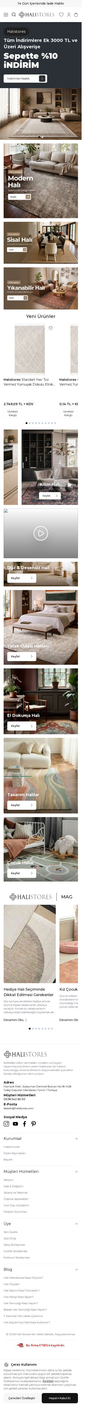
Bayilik (8, 1159)
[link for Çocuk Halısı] (41, 849)
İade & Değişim (13, 1186)
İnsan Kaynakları (15, 1153)
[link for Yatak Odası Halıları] (41, 627)
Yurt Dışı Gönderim (16, 1205)
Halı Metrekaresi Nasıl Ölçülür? (23, 1277)
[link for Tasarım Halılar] (41, 775)
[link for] (41, 180)
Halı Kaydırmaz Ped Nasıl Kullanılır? (27, 1322)
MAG (67, 897)
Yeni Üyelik (10, 1232)
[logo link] (37, 14)
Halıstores (13, 380)
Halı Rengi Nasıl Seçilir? (19, 1297)
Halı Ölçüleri (11, 1284)
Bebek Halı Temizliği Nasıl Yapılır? (25, 1309)
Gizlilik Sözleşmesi (15, 1251)
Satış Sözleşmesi (14, 1244)
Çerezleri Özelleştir (21, 1398)
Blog (8, 1269)
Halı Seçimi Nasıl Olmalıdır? (21, 1290)
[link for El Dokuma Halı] (41, 701)
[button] (39, 137)
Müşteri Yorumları (15, 1211)
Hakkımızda (11, 1146)
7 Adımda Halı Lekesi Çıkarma (23, 1316)
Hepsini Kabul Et (60, 1398)
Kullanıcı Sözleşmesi (17, 1257)
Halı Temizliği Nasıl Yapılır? (21, 1303)
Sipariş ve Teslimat (16, 1192)
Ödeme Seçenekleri (16, 1199)
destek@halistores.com (19, 1108)
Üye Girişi (10, 1238)
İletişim (8, 1179)
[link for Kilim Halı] (50, 467)
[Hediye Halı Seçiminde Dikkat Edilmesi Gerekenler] (30, 944)
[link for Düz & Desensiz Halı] (41, 574)
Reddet (48, 1381)
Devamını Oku (14, 1020)
